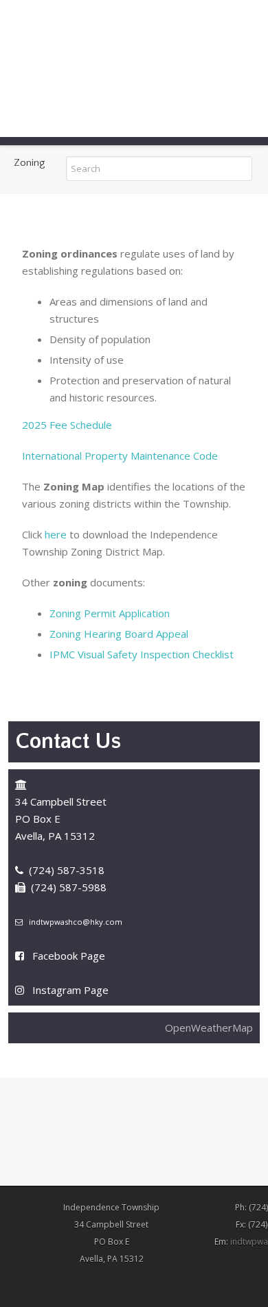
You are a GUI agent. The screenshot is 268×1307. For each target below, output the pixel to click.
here (56, 534)
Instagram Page (70, 990)
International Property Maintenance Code (120, 455)
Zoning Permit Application (109, 613)
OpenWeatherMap (209, 1027)
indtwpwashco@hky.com (75, 922)
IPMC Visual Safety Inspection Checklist (141, 654)
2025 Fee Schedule (67, 425)
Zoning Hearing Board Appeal (118, 633)
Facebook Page (68, 955)
